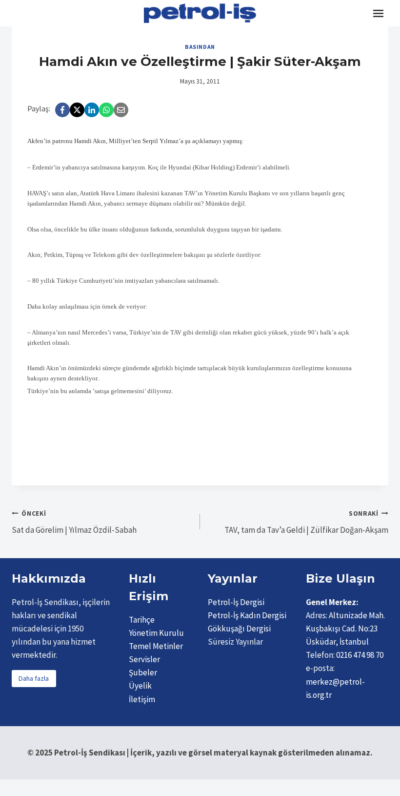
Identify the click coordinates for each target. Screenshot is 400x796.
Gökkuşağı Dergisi (239, 628)
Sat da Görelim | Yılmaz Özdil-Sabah (74, 522)
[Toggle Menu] (378, 13)
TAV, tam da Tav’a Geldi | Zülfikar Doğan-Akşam (306, 522)
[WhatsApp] (106, 110)
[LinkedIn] (91, 110)
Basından (200, 46)
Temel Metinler (156, 646)
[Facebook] (62, 110)
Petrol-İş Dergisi (236, 602)
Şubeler (143, 672)
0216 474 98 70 (359, 654)
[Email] (121, 110)
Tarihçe (142, 619)
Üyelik (140, 685)
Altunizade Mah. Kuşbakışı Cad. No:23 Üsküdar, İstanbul (345, 628)
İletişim (142, 699)
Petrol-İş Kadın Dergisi (247, 615)
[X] (77, 110)
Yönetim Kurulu (156, 633)
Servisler (144, 659)
